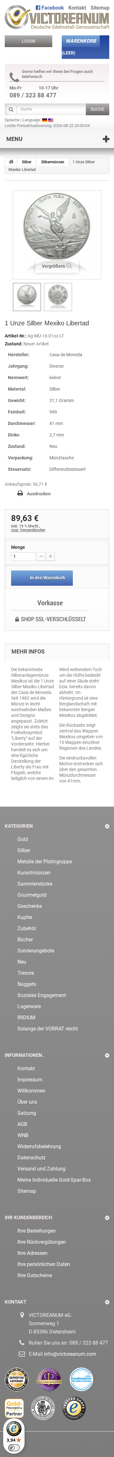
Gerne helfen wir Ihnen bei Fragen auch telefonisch (57, 74)
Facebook (52, 8)
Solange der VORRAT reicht (47, 1029)
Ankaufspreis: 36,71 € (26, 484)
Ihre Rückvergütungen (41, 1242)
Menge (18, 547)
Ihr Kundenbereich (28, 1217)
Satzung (26, 1113)
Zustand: (13, 343)
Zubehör (26, 928)
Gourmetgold (32, 895)
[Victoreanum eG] (57, 14)
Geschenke (29, 906)
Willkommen (31, 1091)
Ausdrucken (39, 493)
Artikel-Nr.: (16, 335)
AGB (22, 1124)
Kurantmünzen (33, 873)
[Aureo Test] (53, 1382)
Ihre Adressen (32, 1253)
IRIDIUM (26, 1018)
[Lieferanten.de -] (20, 1382)
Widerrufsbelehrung (39, 1146)
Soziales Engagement (41, 995)
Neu (21, 962)
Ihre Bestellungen (36, 1231)
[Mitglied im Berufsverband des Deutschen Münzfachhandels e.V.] (46, 1410)
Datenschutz (31, 1158)
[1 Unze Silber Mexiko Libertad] (27, 297)
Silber (23, 850)
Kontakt (77, 8)
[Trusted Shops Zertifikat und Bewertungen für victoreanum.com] (77, 1410)
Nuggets (26, 984)
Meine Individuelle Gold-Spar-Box (54, 1180)
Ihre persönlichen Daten (43, 1264)
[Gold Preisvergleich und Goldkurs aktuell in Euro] (18, 1410)
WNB (22, 1135)
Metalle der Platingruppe (44, 862)
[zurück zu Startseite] (11, 162)
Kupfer (24, 917)
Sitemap (100, 8)
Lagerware (29, 1006)
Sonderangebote (35, 951)
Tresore (25, 973)
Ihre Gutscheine (34, 1275)
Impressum (29, 1080)
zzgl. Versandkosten (28, 530)
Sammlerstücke (34, 884)
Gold (22, 839)
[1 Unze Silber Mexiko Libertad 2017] (58, 297)
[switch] (14, 1447)
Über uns (27, 1102)
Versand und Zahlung (41, 1169)
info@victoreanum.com (70, 1354)
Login (28, 41)
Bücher (25, 940)
